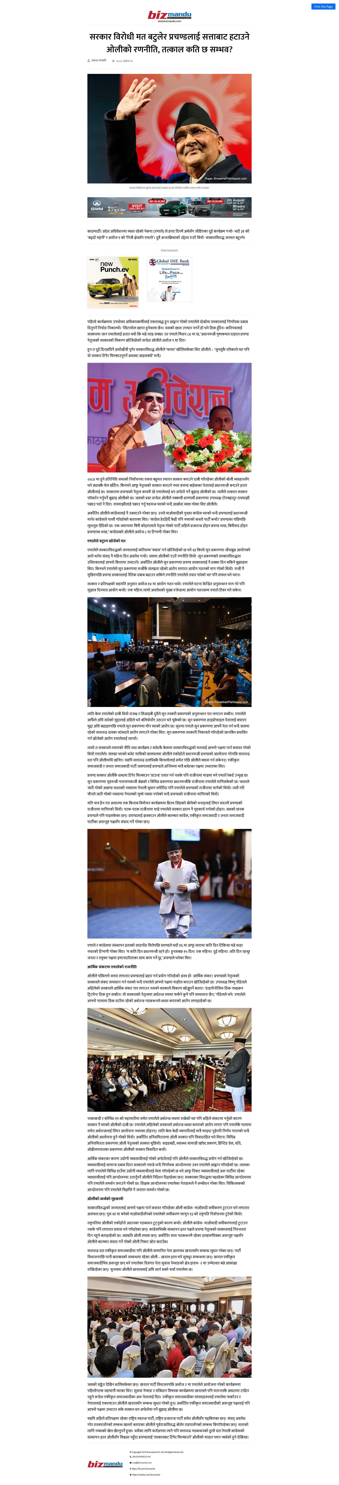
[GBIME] (169, 279)
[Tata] (113, 282)
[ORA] (169, 207)
